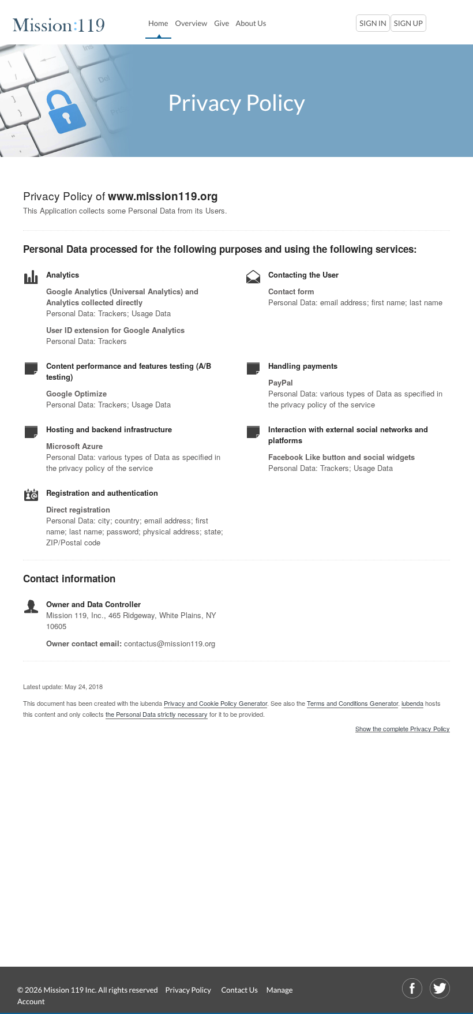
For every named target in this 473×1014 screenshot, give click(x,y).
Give (221, 23)
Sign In (372, 23)
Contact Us (239, 989)
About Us (250, 23)
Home (159, 23)
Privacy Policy (188, 989)
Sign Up (408, 23)
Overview (191, 23)
